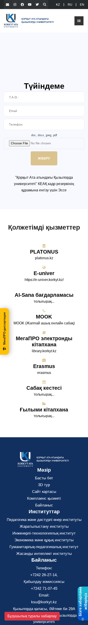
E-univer (44, 273)
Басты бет (44, 478)
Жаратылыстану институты (44, 526)
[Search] (44, 4)
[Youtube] (29, 4)
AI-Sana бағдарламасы (44, 295)
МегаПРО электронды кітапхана (44, 341)
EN (82, 4)
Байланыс (44, 505)
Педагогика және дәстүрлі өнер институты (44, 520)
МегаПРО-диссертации (4, 328)
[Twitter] (37, 4)
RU (70, 4)
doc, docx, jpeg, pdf (44, 135)
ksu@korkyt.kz (44, 602)
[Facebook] (22, 4)
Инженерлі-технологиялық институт (44, 533)
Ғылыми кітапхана (44, 410)
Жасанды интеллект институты (44, 553)
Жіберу (44, 158)
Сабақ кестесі (44, 388)
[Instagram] (15, 4)
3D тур (44, 485)
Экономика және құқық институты (44, 540)
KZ (58, 4)
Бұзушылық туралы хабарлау (32, 616)
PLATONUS (44, 252)
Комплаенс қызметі (44, 498)
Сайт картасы (44, 492)
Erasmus (44, 366)
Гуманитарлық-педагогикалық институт (44, 547)
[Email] (7, 4)
